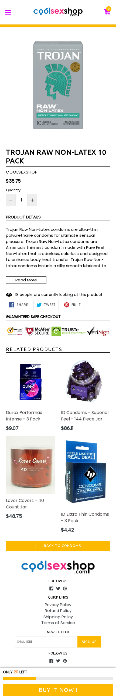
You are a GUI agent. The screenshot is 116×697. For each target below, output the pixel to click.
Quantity (13, 190)
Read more (26, 280)
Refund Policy (58, 610)
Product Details (23, 217)
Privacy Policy (58, 604)
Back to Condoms (62, 545)
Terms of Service (58, 622)
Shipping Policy (58, 617)
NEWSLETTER (58, 632)
